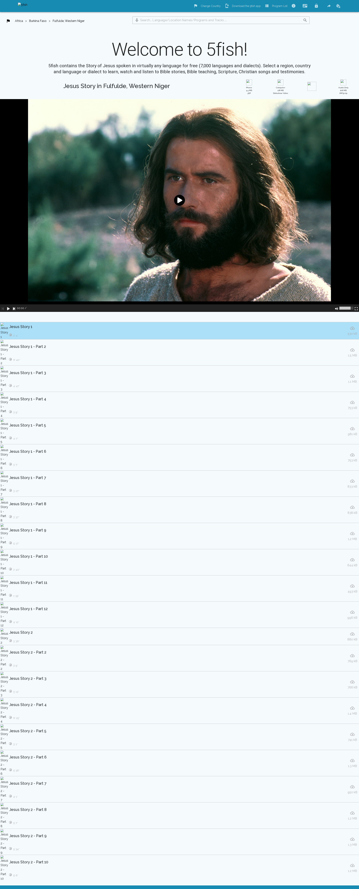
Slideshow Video (280, 90)
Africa (19, 21)
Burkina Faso (38, 21)
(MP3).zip (343, 90)
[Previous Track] (3, 308)
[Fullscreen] (356, 308)
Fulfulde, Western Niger (69, 21)
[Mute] (336, 308)
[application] (179, 205)
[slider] (346, 308)
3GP (249, 90)
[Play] (8, 308)
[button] (137, 20)
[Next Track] (14, 308)
